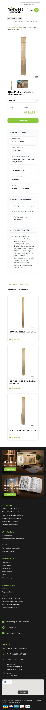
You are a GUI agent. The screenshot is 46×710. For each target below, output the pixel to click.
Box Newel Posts (17, 27)
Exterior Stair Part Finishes (10, 608)
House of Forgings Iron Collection (13, 515)
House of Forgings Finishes (11, 604)
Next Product (24, 284)
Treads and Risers (8, 551)
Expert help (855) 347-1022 (15, 633)
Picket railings (6, 562)
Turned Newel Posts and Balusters (13, 539)
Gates (4, 575)
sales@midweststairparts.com (18, 649)
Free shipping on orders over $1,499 (18, 622)
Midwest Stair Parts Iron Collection (13, 512)
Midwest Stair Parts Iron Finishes (12, 601)
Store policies (28, 700)
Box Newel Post (7, 535)
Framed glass (6, 568)
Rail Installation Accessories (11, 548)
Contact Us (6, 589)
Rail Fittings (6, 545)
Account (5, 595)
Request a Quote (7, 592)
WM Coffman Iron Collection (11, 509)
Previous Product (12, 284)
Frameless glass (7, 572)
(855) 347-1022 (20, 654)
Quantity (11, 107)
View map (23, 692)
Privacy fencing (7, 578)
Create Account (19, 21)
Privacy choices (14, 702)
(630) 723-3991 (18, 660)
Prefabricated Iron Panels (10, 521)
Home (9, 27)
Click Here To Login (32, 21)
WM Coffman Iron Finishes (11, 598)
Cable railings (6, 565)
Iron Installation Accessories (11, 518)
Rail (3, 542)
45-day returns (11, 627)
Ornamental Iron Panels (10, 525)
